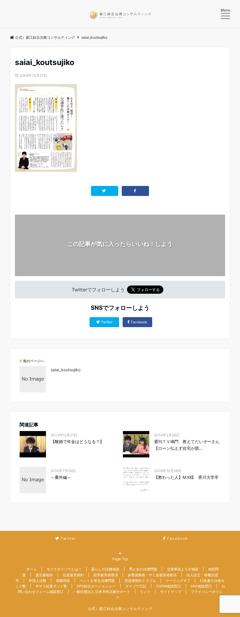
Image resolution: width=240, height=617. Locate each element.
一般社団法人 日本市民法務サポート (101, 591)
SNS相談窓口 (201, 586)
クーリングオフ (178, 580)
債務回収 (63, 580)
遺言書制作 (44, 575)
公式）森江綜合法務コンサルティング (120, 608)
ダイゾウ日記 (135, 586)
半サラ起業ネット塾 (51, 586)
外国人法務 (37, 580)
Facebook (139, 322)
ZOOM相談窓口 (168, 586)
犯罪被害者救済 (105, 575)
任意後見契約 (73, 575)
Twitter (106, 322)
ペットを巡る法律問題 (97, 580)
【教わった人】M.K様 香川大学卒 (186, 477)
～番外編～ (61, 477)
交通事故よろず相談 (182, 569)
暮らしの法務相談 (105, 569)
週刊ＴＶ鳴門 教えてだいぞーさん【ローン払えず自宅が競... (187, 444)
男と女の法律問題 (143, 569)
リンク (145, 591)
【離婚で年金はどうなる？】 (77, 441)
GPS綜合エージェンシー (96, 586)
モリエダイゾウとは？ (64, 569)
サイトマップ (170, 591)
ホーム (31, 569)
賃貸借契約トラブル (140, 580)
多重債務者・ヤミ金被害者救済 (152, 575)
